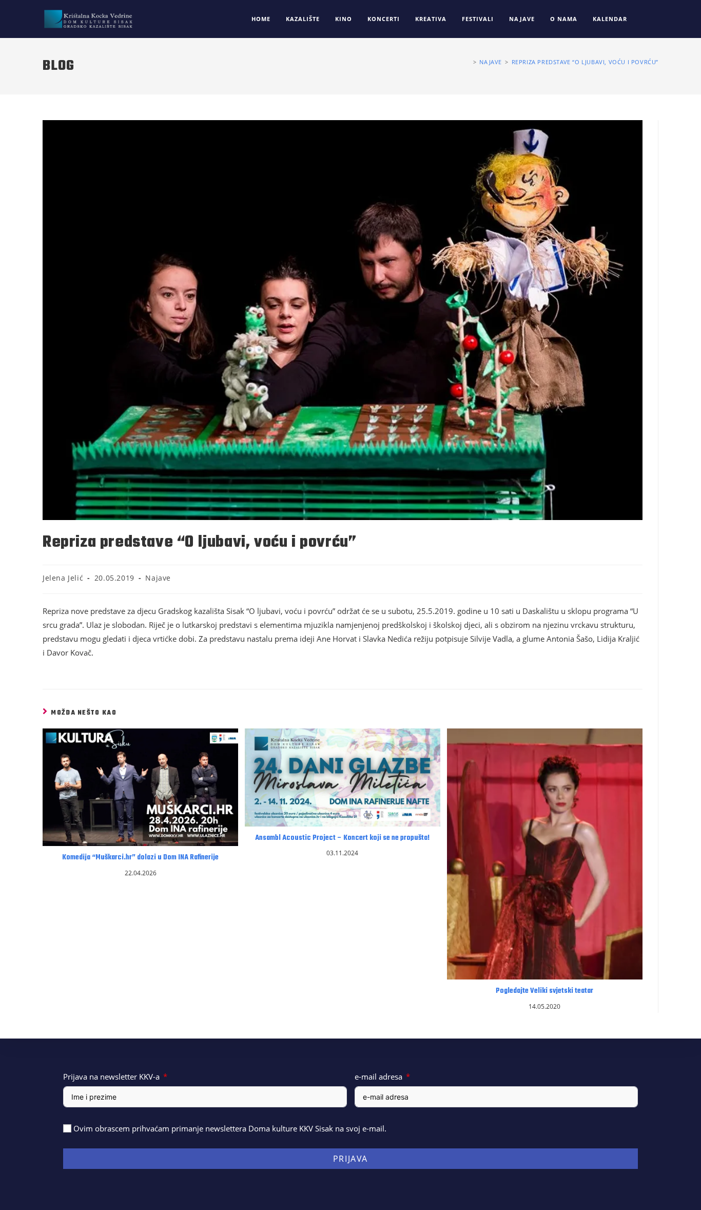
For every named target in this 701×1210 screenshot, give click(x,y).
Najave (158, 578)
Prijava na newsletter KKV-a (111, 1076)
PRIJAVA (350, 1158)
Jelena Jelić (63, 578)
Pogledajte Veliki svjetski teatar (544, 991)
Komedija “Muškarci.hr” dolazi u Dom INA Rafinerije (140, 857)
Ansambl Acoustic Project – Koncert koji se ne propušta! (342, 838)
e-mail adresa (378, 1076)
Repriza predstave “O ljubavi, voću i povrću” (585, 62)
